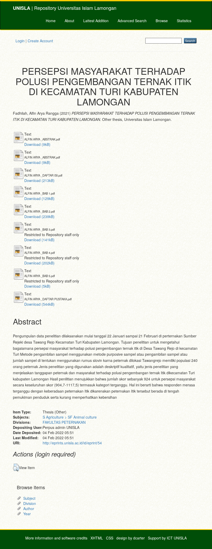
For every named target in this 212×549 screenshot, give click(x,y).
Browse (162, 20)
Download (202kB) (39, 262)
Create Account (40, 40)
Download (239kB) (39, 216)
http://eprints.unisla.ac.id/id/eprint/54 (72, 442)
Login (20, 40)
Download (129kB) (39, 198)
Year (27, 513)
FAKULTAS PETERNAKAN (64, 422)
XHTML (96, 537)
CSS (109, 537)
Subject (29, 498)
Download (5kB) (37, 286)
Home (51, 20)
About (69, 20)
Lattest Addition (96, 20)
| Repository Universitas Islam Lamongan (64, 7)
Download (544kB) (39, 304)
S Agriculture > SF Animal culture (70, 417)
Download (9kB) (37, 144)
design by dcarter (130, 537)
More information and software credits (56, 537)
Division (29, 503)
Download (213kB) (39, 180)
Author (28, 508)
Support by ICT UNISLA (167, 537)
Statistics (184, 20)
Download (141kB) (39, 239)
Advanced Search (132, 20)
